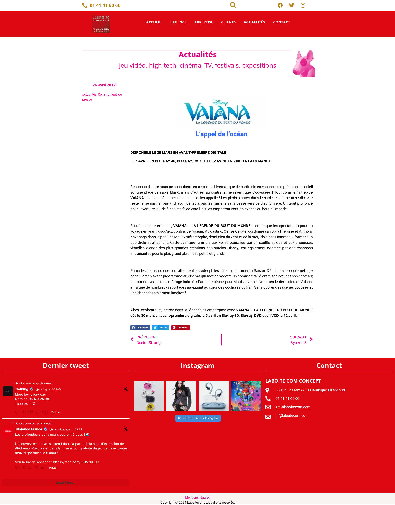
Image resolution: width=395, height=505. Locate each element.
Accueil (153, 22)
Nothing (21, 389)
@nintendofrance (60, 429)
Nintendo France (28, 429)
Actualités (254, 22)
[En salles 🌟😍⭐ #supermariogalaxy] (246, 396)
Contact (281, 22)
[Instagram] (303, 5)
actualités (89, 94)
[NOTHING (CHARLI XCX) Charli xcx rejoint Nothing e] (181, 396)
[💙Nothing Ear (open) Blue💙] (214, 396)
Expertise (204, 22)
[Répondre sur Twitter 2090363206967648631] (18, 412)
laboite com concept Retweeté (33, 383)
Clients (228, 22)
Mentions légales (197, 497)
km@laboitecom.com (292, 407)
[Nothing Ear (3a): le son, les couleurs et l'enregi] (149, 396)
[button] (233, 5)
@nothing (41, 389)
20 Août (56, 389)
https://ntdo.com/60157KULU (76, 462)
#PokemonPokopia (29, 448)
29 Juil (78, 429)
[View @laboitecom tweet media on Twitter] (33, 403)
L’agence (178, 22)
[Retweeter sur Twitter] (13, 383)
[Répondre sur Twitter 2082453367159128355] (18, 468)
